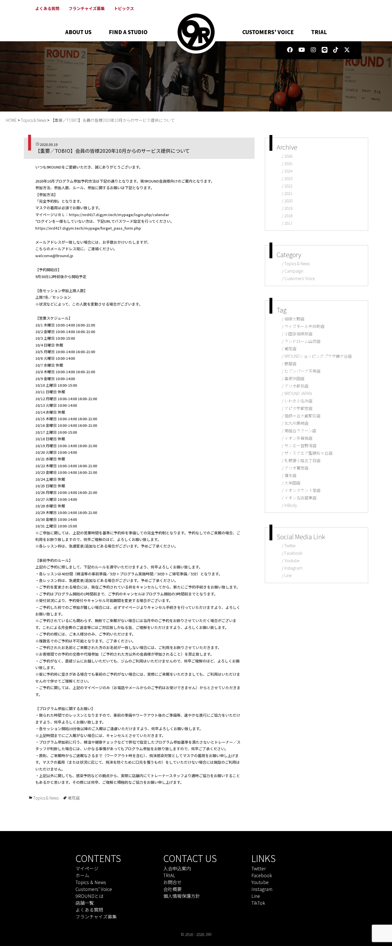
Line (288, 575)
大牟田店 (292, 483)
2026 (288, 156)
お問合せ (172, 882)
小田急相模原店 (298, 334)
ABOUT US (78, 32)
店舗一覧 (84, 902)
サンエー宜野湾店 (300, 445)
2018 (288, 215)
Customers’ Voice (93, 889)
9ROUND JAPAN (298, 393)
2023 (288, 178)
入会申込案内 (177, 868)
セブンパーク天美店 (302, 371)
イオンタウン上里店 (302, 490)
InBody (290, 505)
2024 (288, 171)
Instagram (293, 568)
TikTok (258, 902)
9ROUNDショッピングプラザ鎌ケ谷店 (318, 356)
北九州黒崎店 (296, 423)
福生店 (290, 475)
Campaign (293, 271)
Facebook (293, 553)
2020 (288, 201)
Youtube (291, 560)
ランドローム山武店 (302, 341)
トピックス (124, 8)
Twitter (290, 545)
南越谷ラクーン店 (300, 430)
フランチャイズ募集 (87, 8)
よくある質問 (47, 8)
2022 (288, 186)
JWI (208, 934)
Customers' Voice (299, 278)
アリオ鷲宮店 (296, 468)
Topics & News (46, 798)
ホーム (82, 875)
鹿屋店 (290, 363)
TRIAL (319, 32)
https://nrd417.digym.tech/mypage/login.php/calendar (119, 214)
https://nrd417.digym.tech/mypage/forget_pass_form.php (88, 228)
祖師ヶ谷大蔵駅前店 (302, 416)
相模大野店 (294, 319)
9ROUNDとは (89, 895)
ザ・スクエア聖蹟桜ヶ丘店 (308, 453)
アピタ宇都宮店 (298, 408)
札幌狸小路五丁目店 (302, 460)
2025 (288, 163)
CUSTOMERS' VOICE (268, 32)
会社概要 (172, 889)
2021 (288, 193)
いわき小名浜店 (298, 401)
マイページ (86, 868)
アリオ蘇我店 (296, 386)
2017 (288, 223)
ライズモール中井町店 (304, 326)
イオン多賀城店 (298, 438)
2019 (288, 208)
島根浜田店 (294, 378)
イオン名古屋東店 (300, 498)
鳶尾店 (74, 798)
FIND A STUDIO (128, 32)
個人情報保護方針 (181, 895)
